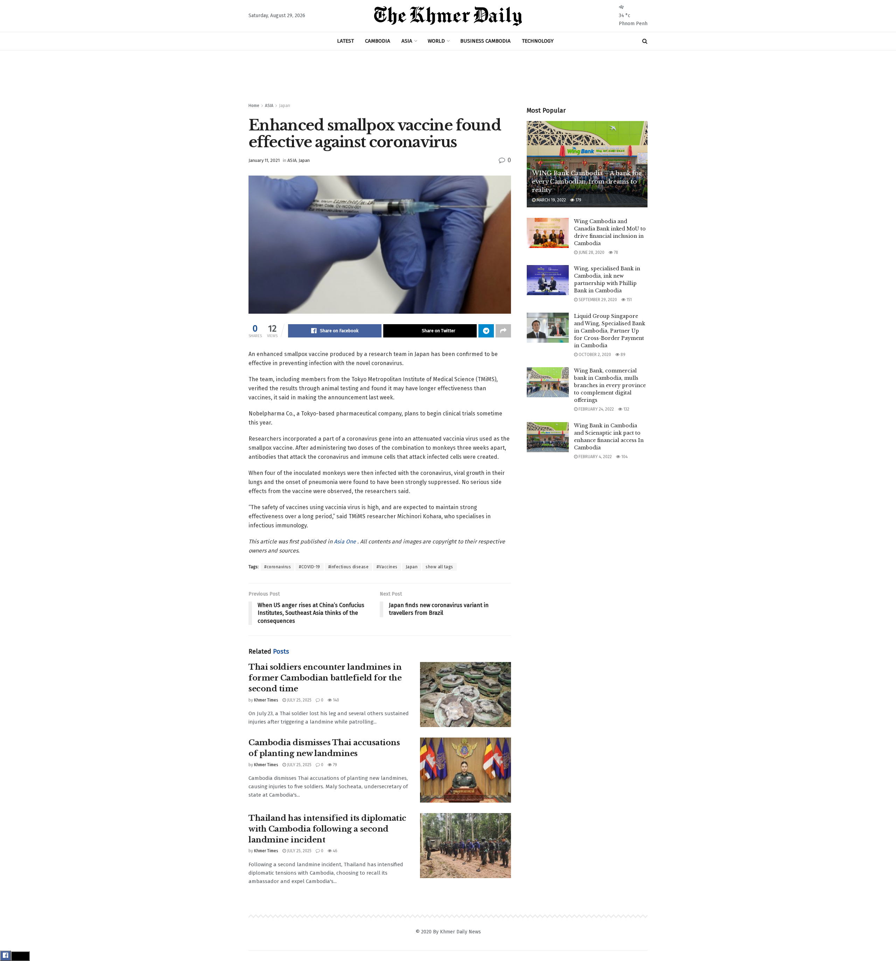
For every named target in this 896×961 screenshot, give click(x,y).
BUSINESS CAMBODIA (485, 41)
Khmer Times (266, 700)
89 (622, 354)
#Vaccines (387, 566)
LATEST (345, 41)
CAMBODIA (377, 41)
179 (577, 200)
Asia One (345, 541)
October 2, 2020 (594, 354)
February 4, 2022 (595, 456)
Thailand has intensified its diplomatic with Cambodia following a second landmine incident (327, 829)
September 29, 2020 (597, 299)
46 (334, 850)
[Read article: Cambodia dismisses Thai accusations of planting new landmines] (465, 770)
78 (615, 252)
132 (625, 409)
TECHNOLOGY (538, 41)
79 (334, 764)
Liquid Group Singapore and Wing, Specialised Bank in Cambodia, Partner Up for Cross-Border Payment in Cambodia (609, 331)
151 (628, 299)
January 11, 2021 (264, 160)
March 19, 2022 (551, 200)
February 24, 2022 (596, 409)
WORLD (436, 41)
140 (335, 700)
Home (253, 105)
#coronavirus (277, 566)
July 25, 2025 (299, 700)
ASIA (406, 41)
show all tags (439, 566)
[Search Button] (645, 41)
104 (624, 456)
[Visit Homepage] (448, 16)
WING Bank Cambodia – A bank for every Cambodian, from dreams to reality (587, 182)
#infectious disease (348, 566)
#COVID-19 (309, 566)
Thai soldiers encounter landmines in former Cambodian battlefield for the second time (324, 677)
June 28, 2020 (591, 252)
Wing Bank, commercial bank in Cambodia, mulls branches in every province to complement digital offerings (610, 385)
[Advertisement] (448, 76)
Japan (284, 105)
